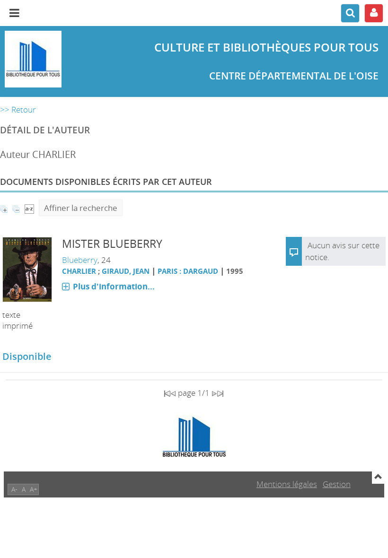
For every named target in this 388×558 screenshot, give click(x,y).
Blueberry (79, 259)
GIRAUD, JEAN (126, 271)
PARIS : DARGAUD (188, 271)
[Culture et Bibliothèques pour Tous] (64, 59)
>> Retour (18, 109)
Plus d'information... (114, 286)
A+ (33, 489)
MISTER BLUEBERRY (112, 243)
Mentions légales (286, 484)
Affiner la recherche (80, 207)
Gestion (337, 484)
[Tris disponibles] (29, 207)
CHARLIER (79, 271)
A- (14, 489)
